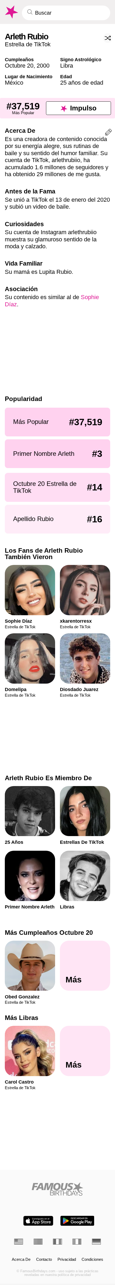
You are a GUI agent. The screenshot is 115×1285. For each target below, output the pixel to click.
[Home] (57, 1189)
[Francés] (57, 1242)
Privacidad (66, 1259)
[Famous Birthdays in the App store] (38, 1221)
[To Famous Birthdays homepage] (11, 12)
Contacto (44, 1259)
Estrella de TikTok (28, 44)
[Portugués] (38, 1242)
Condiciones (92, 1259)
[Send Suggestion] (108, 133)
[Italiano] (76, 1242)
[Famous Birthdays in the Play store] (77, 1221)
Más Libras (21, 1017)
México (14, 82)
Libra (66, 65)
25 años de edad (81, 82)
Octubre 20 (19, 65)
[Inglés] (18, 1242)
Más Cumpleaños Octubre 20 (49, 932)
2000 (43, 65)
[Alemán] (96, 1242)
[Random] (108, 38)
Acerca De (21, 1259)
